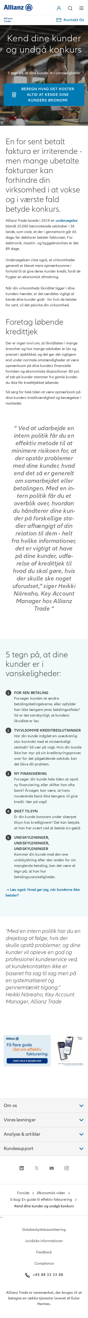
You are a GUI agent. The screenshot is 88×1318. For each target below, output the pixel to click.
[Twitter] (36, 1168)
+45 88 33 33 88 (48, 1274)
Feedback (44, 1252)
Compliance (44, 1263)
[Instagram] (66, 1168)
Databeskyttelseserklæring (44, 1229)
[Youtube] (51, 1168)
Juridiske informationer (44, 1241)
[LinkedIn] (21, 1168)
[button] (60, 8)
